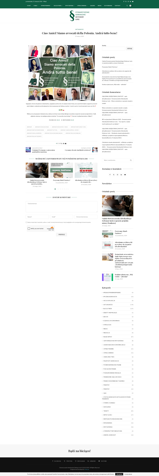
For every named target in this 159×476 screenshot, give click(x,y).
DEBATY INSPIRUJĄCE (118, 312)
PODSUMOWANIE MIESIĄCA (118, 373)
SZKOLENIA (118, 407)
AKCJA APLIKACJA (118, 300)
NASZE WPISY (118, 337)
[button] (28, 176)
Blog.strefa (57, 5)
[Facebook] (123, 1)
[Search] (127, 5)
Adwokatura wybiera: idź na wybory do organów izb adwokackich (123, 244)
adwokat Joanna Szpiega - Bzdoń (69, 130)
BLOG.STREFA (118, 308)
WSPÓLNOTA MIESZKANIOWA (118, 419)
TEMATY (118, 411)
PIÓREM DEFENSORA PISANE (118, 365)
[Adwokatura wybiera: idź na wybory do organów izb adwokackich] (86, 170)
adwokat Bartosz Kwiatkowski (35, 130)
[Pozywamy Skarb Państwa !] (61, 170)
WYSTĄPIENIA (69, 5)
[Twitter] (126, 1)
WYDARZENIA (118, 423)
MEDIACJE (118, 332)
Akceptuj (119, 474)
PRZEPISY (118, 385)
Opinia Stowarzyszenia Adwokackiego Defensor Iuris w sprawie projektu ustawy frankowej (116, 220)
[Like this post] (58, 143)
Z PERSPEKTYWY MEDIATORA (118, 431)
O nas (35, 5)
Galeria (92, 5)
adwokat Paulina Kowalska (73, 133)
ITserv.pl (87, 469)
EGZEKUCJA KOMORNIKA (118, 320)
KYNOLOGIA (118, 324)
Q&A (118, 393)
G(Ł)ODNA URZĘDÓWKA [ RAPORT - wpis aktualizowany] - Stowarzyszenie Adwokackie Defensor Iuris (115, 99)
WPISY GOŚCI (118, 415)
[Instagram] (128, 1)
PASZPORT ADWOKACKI (118, 361)
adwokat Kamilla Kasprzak (34, 133)
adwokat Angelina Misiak (42, 126)
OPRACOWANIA (81, 5)
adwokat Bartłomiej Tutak (78, 126)
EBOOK (118, 316)
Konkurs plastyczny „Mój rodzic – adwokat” (114, 84)
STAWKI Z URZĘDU (118, 403)
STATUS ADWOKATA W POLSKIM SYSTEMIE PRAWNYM (117, 398)
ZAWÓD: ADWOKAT (118, 435)
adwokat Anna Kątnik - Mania (60, 126)
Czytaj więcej (128, 474)
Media (99, 5)
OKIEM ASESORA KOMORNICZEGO (118, 345)
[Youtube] (132, 1)
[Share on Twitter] (61, 143)
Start (29, 5)
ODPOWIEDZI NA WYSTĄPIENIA (118, 341)
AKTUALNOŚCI (118, 304)
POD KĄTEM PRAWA (118, 369)
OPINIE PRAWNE (45, 5)
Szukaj (104, 45)
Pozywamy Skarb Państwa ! (61, 180)
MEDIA (118, 329)
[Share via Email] (65, 143)
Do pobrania (108, 5)
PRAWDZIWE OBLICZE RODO (118, 377)
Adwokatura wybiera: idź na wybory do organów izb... (86, 181)
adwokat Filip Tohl (52, 130)
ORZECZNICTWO (118, 357)
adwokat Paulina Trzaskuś (34, 136)
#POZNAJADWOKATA (118, 296)
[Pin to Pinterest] (63, 143)
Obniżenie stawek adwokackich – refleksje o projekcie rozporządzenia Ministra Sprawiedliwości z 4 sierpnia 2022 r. (116, 135)
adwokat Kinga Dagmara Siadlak (53, 133)
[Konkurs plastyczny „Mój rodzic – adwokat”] (107, 277)
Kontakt (117, 5)
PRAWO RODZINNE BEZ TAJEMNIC (118, 381)
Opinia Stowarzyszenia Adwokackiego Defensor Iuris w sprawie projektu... (37, 182)
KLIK (58, 120)
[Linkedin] (130, 1)
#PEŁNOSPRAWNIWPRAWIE (118, 292)
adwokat (29, 126)
